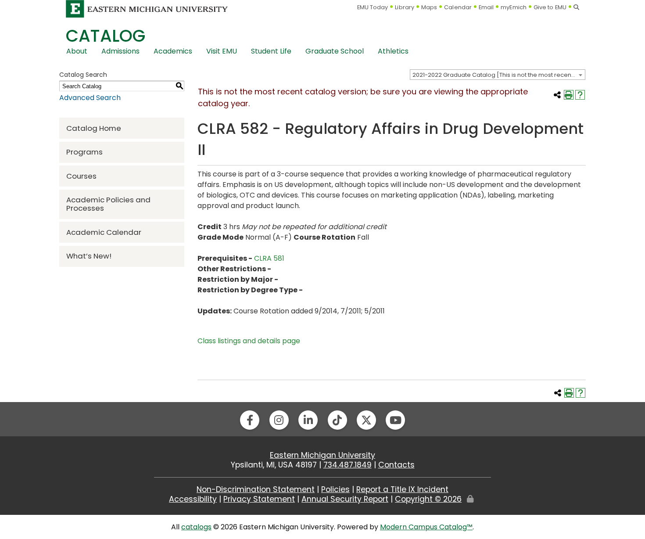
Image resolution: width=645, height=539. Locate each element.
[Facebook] (249, 420)
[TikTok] (337, 420)
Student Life (271, 51)
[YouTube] (395, 420)
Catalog (105, 35)
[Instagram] (279, 420)
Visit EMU (221, 51)
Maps (429, 7)
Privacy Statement (259, 499)
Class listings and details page (248, 341)
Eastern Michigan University (322, 455)
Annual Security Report (344, 499)
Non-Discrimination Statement (256, 489)
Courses (81, 176)
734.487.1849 (347, 465)
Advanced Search (90, 98)
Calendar (458, 7)
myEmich (514, 7)
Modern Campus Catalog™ (426, 527)
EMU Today (372, 7)
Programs (84, 152)
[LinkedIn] (308, 420)
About (76, 51)
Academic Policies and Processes (108, 203)
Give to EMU (550, 7)
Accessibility (193, 499)
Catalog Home (93, 128)
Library (404, 7)
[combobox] (497, 74)
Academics (173, 51)
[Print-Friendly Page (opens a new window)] (568, 95)
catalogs (196, 527)
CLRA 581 (269, 258)
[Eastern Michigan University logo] (147, 9)
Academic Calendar (103, 232)
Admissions (120, 51)
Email (486, 7)
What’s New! (88, 256)
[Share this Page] (557, 95)
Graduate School (334, 51)
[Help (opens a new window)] (580, 95)
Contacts (396, 465)
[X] (366, 420)
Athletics (393, 51)
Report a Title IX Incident (402, 489)
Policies (335, 489)
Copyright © (428, 499)
